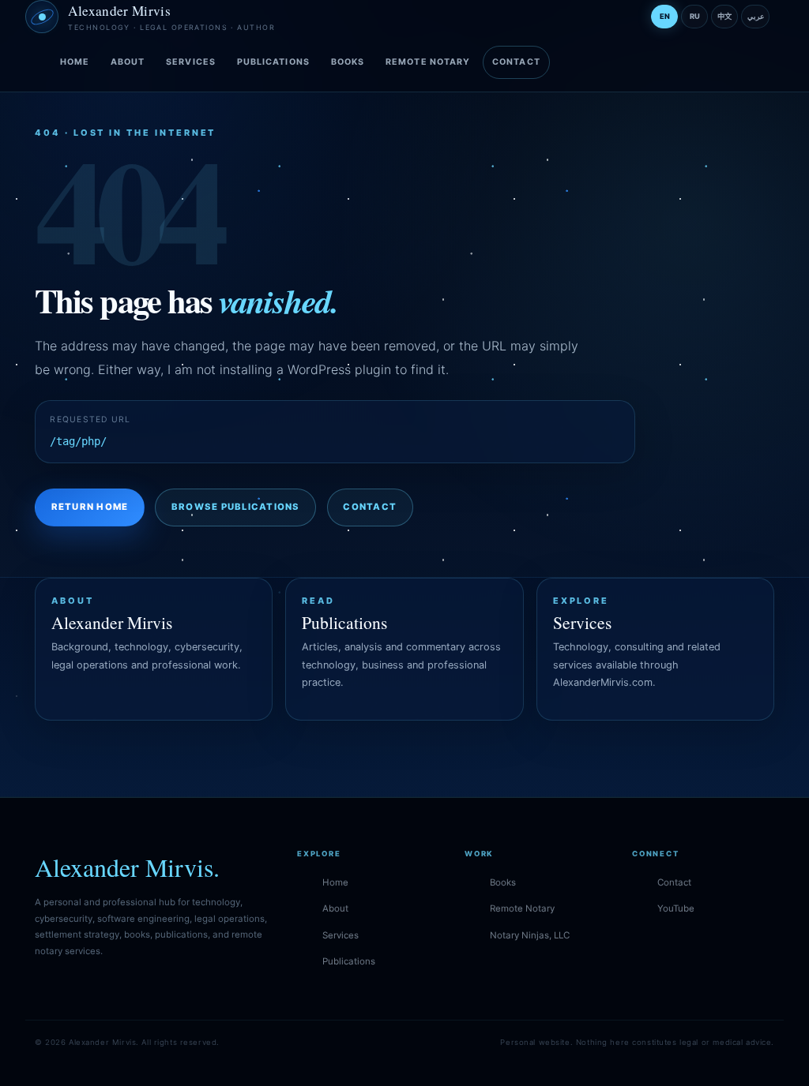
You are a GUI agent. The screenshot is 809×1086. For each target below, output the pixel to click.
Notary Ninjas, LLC (530, 935)
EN (665, 16)
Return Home (90, 506)
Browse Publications (235, 506)
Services (191, 62)
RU (695, 16)
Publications (273, 62)
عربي (755, 16)
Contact (516, 62)
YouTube (675, 908)
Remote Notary (428, 62)
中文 (724, 16)
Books (347, 62)
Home (74, 62)
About (128, 62)
